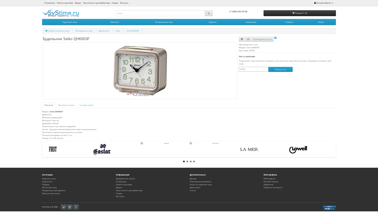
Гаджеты (212, 22)
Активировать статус (263, 39)
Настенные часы (49, 187)
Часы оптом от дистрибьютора (96, 3)
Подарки (289, 22)
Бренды (193, 178)
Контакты (124, 3)
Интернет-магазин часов (58, 31)
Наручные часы (69, 22)
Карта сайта (195, 187)
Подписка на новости (273, 187)
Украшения (251, 22)
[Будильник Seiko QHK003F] (140, 70)
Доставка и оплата (66, 105)
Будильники (104, 31)
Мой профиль (270, 178)
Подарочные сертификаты (53, 190)
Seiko (118, 31)
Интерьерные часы (164, 22)
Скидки (115, 3)
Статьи (193, 190)
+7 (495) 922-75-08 (238, 11)
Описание (48, 105)
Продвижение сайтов (125, 178)
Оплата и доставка (65, 3)
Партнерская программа (200, 181)
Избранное (268, 184)
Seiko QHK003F (133, 31)
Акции (321, 22)
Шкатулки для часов (51, 193)
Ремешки (114, 22)
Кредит (78, 3)
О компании (49, 3)
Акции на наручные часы (201, 184)
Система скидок (86, 105)
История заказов (271, 181)
